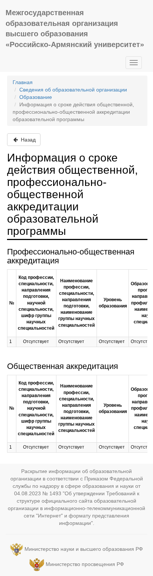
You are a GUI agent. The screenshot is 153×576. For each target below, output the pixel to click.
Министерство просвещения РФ (85, 564)
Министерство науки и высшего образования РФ (84, 549)
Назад (27, 140)
